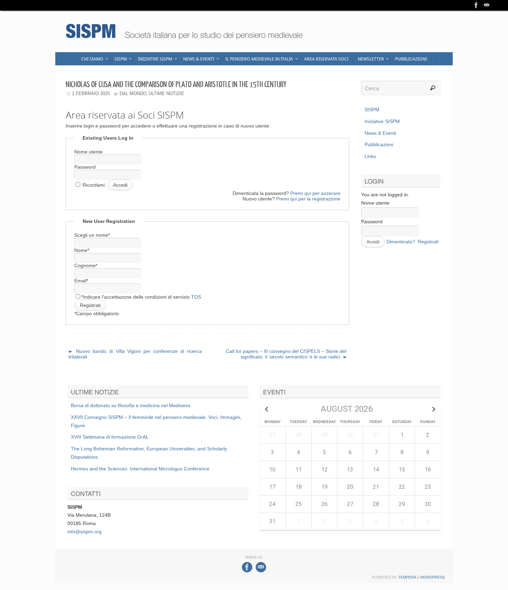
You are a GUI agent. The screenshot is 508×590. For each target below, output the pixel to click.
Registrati (428, 241)
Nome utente (88, 151)
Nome (81, 250)
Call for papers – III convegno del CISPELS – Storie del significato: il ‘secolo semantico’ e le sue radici (286, 353)
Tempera (407, 577)
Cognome (85, 265)
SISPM (372, 109)
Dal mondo (133, 93)
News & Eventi (380, 133)
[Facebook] (476, 5)
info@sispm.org (84, 531)
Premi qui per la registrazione (308, 199)
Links (370, 156)
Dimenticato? (400, 241)
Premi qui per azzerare (315, 193)
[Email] (486, 5)
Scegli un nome (92, 235)
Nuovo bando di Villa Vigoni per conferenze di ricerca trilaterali (134, 353)
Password (85, 167)
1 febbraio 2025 (91, 93)
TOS (196, 297)
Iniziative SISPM (382, 121)
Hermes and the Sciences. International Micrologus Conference (140, 468)
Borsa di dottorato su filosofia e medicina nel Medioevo (130, 405)
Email (81, 280)
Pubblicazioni (379, 144)
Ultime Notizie (166, 93)
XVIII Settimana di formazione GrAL (110, 437)
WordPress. (433, 577)
